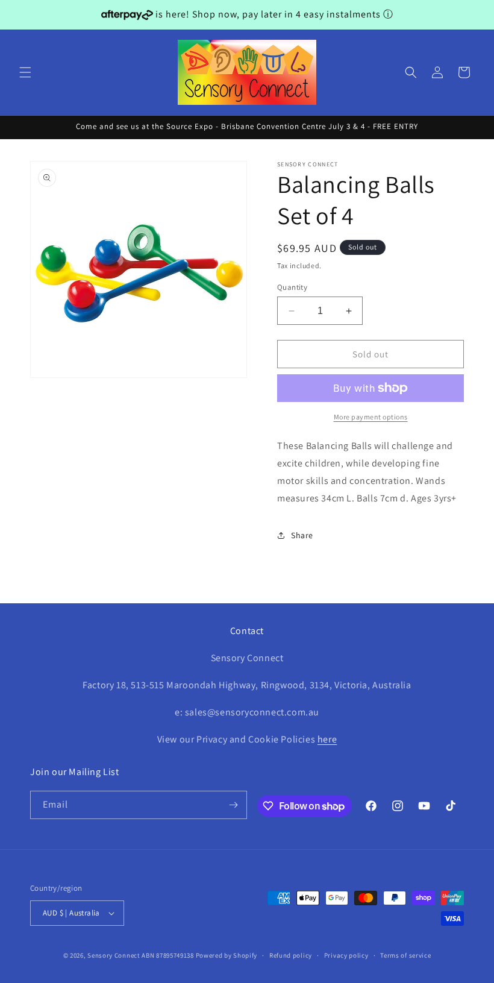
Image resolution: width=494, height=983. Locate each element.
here (327, 739)
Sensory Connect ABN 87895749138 (140, 955)
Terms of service (405, 955)
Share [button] (302, 535)
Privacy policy (346, 955)
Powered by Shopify (227, 955)
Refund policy (290, 955)
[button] (25, 72)
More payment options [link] (371, 416)
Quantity (292, 287)
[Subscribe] (233, 805)
